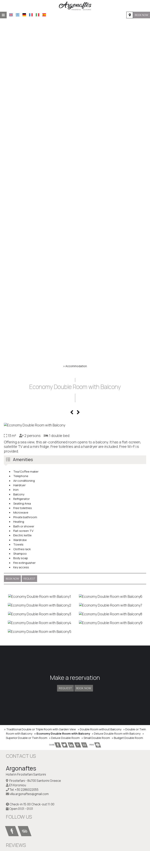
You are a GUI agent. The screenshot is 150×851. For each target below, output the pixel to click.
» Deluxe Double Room (64, 738)
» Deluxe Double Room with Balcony (116, 733)
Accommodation (76, 366)
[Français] (31, 14)
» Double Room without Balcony (99, 729)
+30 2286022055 (26, 789)
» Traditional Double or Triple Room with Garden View (40, 729)
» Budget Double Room (127, 738)
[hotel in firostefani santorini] (75, 5)
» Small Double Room (95, 738)
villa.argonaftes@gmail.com (29, 794)
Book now (141, 15)
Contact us (21, 756)
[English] (11, 14)
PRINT (92, 744)
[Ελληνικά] (17, 14)
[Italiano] (37, 14)
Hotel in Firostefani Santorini (26, 774)
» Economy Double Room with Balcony (62, 733)
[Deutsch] (24, 14)
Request (65, 688)
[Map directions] (129, 15)
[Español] (44, 14)
